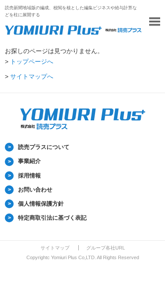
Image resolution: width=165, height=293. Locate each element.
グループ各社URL (105, 247)
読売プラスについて (44, 147)
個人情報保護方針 (41, 203)
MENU (154, 21)
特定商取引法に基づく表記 (52, 217)
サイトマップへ (31, 76)
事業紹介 (29, 161)
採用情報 (29, 175)
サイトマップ (55, 247)
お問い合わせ (35, 189)
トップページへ (31, 61)
